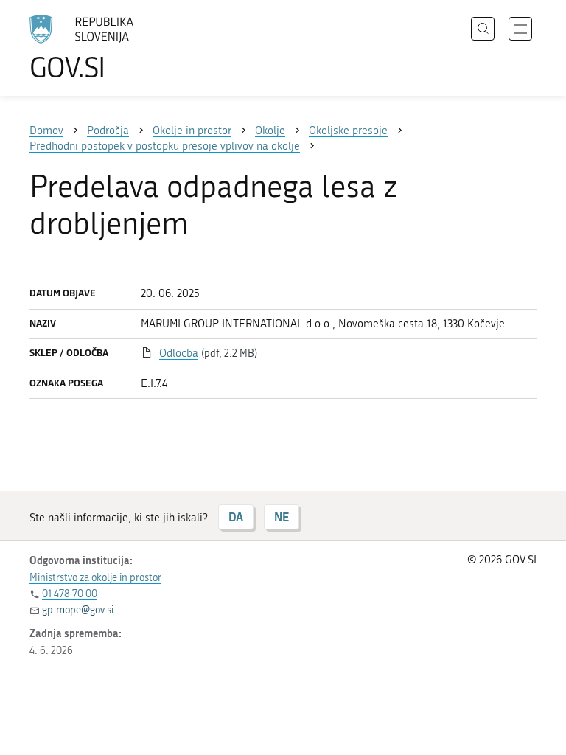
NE (281, 516)
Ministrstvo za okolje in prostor (95, 577)
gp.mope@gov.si (77, 610)
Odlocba (178, 353)
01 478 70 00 (69, 594)
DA (235, 516)
